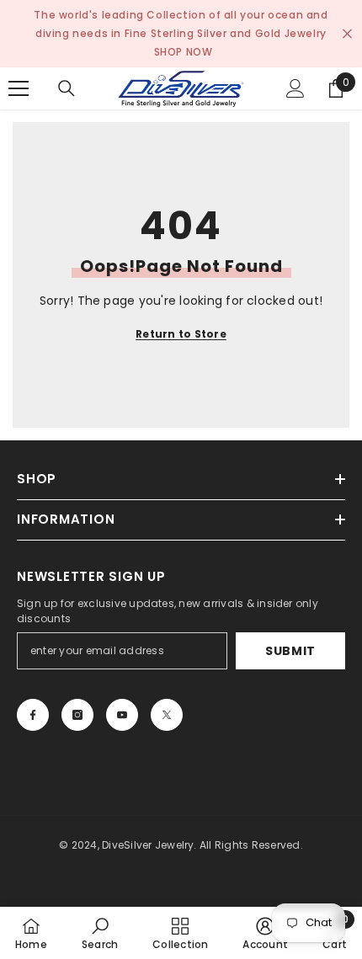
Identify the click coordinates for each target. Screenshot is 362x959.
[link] (100, 933)
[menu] (18, 88)
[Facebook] (33, 715)
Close (347, 34)
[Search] (66, 88)
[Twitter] (167, 715)
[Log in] (295, 88)
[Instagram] (77, 715)
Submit (290, 650)
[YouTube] (122, 715)
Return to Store (181, 334)
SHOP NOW (183, 52)
